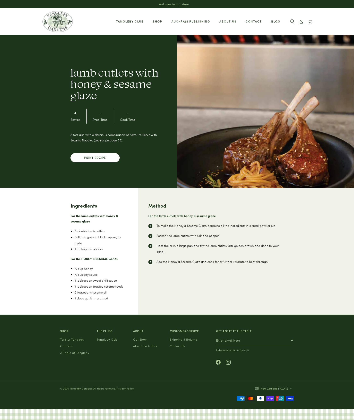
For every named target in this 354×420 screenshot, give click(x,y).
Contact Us (177, 346)
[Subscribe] (292, 340)
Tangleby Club (107, 339)
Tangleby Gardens (81, 388)
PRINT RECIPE (95, 157)
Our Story (139, 339)
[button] (292, 21)
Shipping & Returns (183, 339)
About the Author (145, 346)
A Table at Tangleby (74, 353)
